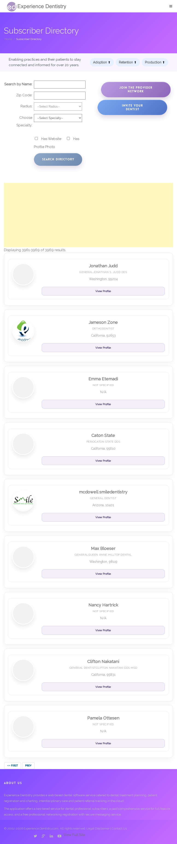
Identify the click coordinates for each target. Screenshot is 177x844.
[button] (171, 6)
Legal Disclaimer (98, 828)
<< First (12, 765)
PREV (28, 765)
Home (8, 39)
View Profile (103, 291)
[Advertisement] (88, 215)
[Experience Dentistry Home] (36, 6)
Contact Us (119, 828)
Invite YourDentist (132, 107)
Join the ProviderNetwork (136, 89)
